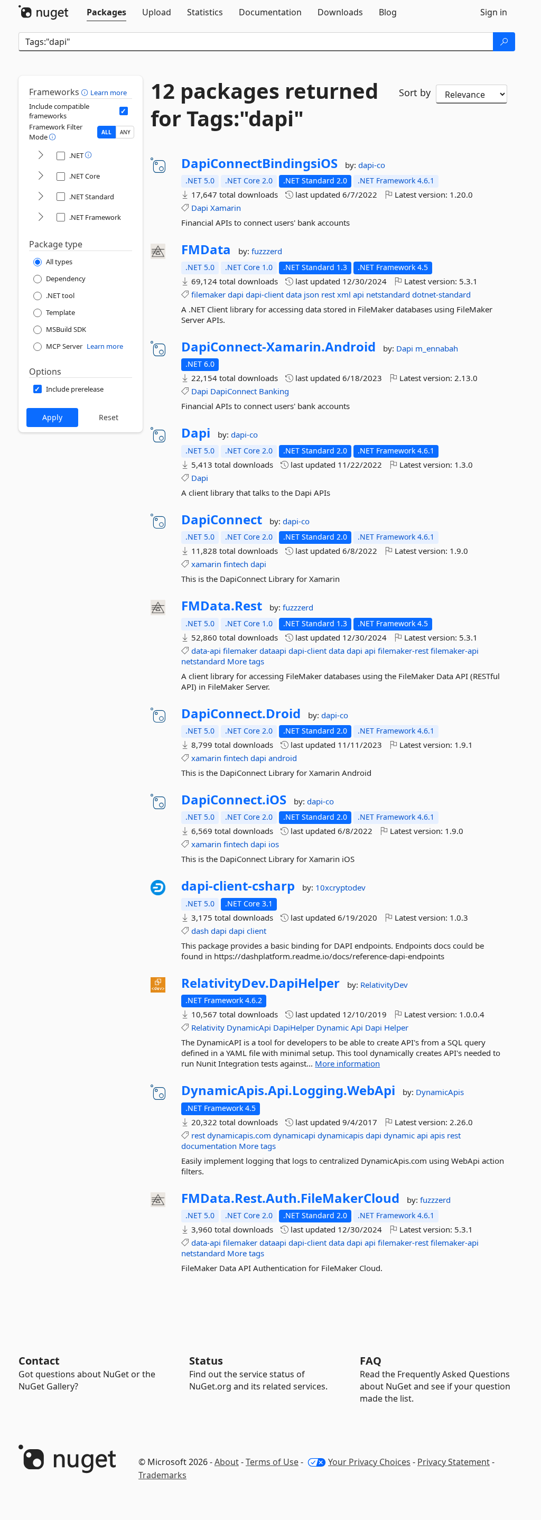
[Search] (504, 41)
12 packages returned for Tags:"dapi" (264, 104)
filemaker (208, 294)
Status (206, 1361)
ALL (106, 132)
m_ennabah (436, 348)
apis (437, 1135)
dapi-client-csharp (238, 886)
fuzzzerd (266, 251)
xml (344, 294)
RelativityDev (384, 984)
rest (328, 294)
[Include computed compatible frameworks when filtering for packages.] (123, 111)
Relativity (208, 1027)
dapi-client (265, 294)
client (256, 930)
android (282, 758)
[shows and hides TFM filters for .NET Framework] (40, 217)
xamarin (206, 564)
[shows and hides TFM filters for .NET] (40, 155)
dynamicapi (294, 1135)
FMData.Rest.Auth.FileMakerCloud (290, 1198)
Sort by (415, 92)
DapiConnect (233, 391)
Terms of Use (272, 1462)
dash (200, 930)
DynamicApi (249, 1027)
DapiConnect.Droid (241, 713)
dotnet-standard (441, 294)
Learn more (108, 92)
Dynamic (332, 1027)
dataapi (272, 650)
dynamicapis (340, 1135)
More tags (245, 661)
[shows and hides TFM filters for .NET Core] (40, 176)
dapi (236, 294)
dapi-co (371, 165)
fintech (235, 564)
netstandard (388, 294)
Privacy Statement (453, 1462)
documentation (209, 1146)
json (311, 294)
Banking (274, 391)
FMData (206, 249)
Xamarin (225, 207)
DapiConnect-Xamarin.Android (278, 347)
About (226, 1462)
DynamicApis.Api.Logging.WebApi (288, 1090)
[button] (85, 92)
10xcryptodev (340, 887)
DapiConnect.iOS (233, 799)
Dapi (199, 207)
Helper (396, 1027)
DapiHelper (293, 1027)
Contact (39, 1361)
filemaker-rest (403, 650)
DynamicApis (440, 1092)
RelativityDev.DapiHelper (260, 983)
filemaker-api (455, 650)
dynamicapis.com (239, 1135)
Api (357, 1027)
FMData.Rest (221, 605)
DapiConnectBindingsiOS (259, 163)
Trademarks (162, 1475)
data (294, 294)
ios (273, 844)
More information (347, 1063)
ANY (125, 132)
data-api (206, 650)
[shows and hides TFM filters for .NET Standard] (40, 197)
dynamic (399, 1135)
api (358, 294)
